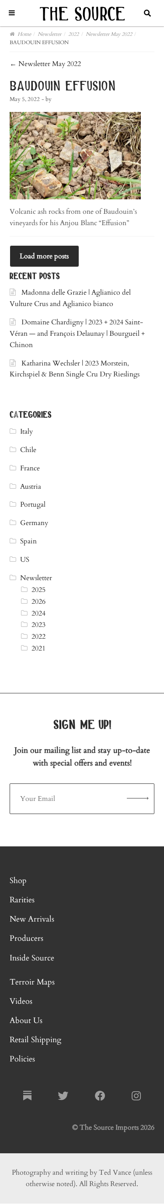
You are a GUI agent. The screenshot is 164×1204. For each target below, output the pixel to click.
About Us (26, 1020)
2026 (38, 601)
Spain (28, 541)
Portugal (32, 504)
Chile (28, 450)
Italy (26, 431)
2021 (38, 648)
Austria (30, 486)
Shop (18, 880)
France (30, 468)
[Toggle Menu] (12, 12)
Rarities (22, 899)
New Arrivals (32, 919)
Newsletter (36, 578)
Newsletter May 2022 (45, 64)
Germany (34, 523)
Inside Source (32, 958)
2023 (38, 625)
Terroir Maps (32, 982)
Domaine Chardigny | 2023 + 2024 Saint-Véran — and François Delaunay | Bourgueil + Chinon (77, 333)
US (24, 559)
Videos (21, 1001)
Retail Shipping (35, 1039)
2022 (38, 636)
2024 (38, 613)
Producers (26, 938)
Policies (22, 1059)
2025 (38, 590)
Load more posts (44, 256)
